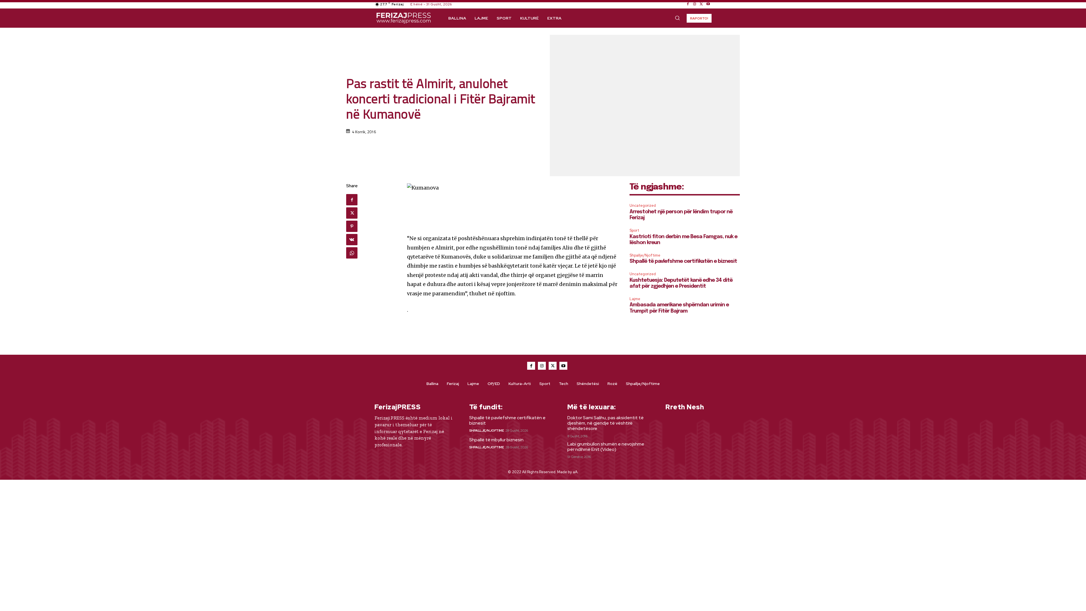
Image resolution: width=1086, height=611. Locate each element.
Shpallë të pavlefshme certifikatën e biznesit (683, 261)
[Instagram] (694, 4)
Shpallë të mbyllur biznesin (496, 440)
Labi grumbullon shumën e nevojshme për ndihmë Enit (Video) (605, 446)
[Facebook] (687, 4)
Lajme (635, 298)
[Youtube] (708, 4)
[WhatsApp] (351, 253)
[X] (701, 4)
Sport (634, 230)
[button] (677, 17)
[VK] (351, 239)
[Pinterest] (351, 226)
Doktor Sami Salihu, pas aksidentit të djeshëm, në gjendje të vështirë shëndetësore (605, 423)
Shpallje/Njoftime (645, 255)
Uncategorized (643, 205)
